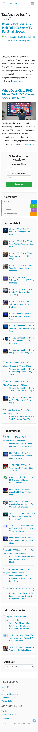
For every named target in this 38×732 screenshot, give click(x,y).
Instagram (5, 718)
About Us (5, 687)
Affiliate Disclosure (9, 694)
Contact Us (6, 691)
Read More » (19, 81)
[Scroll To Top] (33, 727)
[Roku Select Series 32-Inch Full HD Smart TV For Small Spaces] (19, 44)
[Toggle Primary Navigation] (32, 3)
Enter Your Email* (19, 174)
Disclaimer (6, 698)
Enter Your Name (19, 164)
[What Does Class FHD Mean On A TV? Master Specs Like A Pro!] (19, 111)
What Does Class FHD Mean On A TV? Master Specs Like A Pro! (18, 94)
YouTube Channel (8, 715)
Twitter (4, 711)
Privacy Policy (7, 701)
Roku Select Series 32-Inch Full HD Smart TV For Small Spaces (17, 28)
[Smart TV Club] (10, 3)
